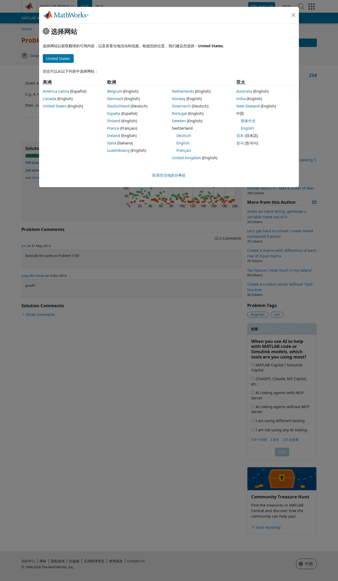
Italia (111, 142)
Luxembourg (118, 150)
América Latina (56, 91)
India (241, 98)
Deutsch (183, 135)
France (113, 128)
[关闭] (293, 15)
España (113, 113)
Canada (49, 98)
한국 (240, 142)
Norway (178, 98)
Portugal (179, 113)
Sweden (179, 120)
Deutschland (118, 105)
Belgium (114, 91)
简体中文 (248, 120)
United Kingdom (186, 157)
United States (55, 105)
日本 (240, 135)
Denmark (115, 98)
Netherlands (183, 91)
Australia (244, 91)
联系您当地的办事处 (169, 175)
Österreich (181, 105)
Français (183, 150)
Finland (113, 120)
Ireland (113, 135)
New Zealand (248, 105)
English (183, 142)
